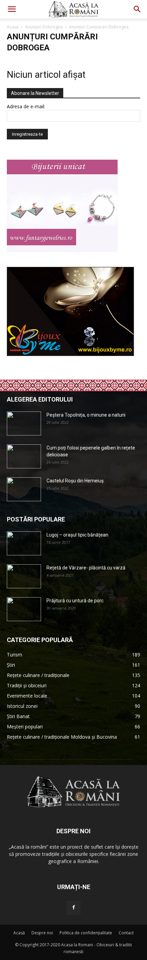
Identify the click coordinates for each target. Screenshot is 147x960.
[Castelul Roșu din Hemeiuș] (24, 489)
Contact (126, 933)
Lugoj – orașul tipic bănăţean (77, 535)
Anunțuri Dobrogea (44, 27)
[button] (12, 9)
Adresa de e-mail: (26, 106)
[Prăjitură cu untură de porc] (24, 609)
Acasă (12, 27)
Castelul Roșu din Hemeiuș (75, 480)
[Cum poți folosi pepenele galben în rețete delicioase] (24, 456)
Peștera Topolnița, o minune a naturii (85, 415)
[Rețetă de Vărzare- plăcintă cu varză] (24, 576)
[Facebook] (73, 907)
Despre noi (42, 933)
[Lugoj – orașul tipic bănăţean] (24, 543)
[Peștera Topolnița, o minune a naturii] (24, 423)
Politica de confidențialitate (85, 933)
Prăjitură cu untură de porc (75, 600)
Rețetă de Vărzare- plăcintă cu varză (85, 567)
